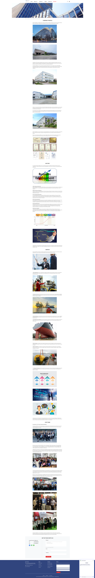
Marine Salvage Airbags (50, 564)
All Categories (49, 567)
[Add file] (80, 577)
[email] (29, 545)
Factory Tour (40, 564)
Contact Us (40, 567)
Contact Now (48, 556)
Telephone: (47, 552)
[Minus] (93, 560)
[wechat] (33, 545)
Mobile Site (47, 575)
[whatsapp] (31, 545)
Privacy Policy (50, 575)
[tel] (36, 545)
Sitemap (43, 575)
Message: (47, 540)
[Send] (93, 577)
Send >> (58, 572)
